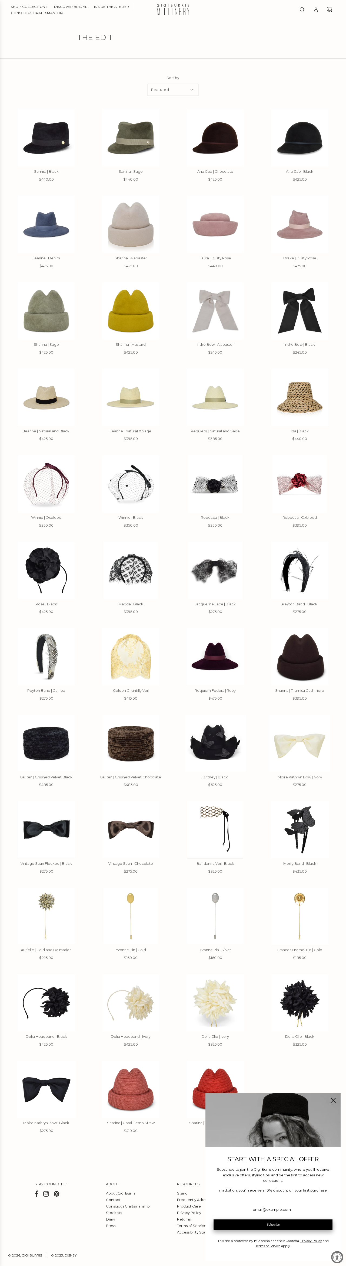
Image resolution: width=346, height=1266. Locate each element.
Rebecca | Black (215, 517)
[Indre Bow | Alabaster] (215, 311)
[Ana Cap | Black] (300, 138)
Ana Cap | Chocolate (215, 171)
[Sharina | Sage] (46, 311)
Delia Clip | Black (299, 1036)
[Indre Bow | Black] (300, 311)
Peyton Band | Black (299, 604)
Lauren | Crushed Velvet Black (46, 777)
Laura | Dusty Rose (215, 258)
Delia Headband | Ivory (131, 1036)
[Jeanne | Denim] (46, 224)
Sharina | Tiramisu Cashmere (299, 690)
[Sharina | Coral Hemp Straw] (131, 1089)
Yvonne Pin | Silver (215, 950)
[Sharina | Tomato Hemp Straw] (215, 1089)
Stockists (114, 1212)
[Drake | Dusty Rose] (300, 224)
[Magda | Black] (131, 570)
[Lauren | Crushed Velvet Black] (46, 743)
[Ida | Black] (300, 397)
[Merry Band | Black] (300, 830)
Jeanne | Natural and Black (46, 431)
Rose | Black (46, 604)
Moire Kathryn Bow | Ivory (300, 777)
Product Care (189, 1206)
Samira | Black (46, 171)
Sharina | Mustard (131, 344)
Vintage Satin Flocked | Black (46, 863)
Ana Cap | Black (299, 171)
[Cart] (330, 10)
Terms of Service (191, 1225)
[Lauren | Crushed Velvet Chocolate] (131, 743)
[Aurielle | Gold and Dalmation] (46, 916)
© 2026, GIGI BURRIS (25, 1255)
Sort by (173, 78)
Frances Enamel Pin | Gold (299, 950)
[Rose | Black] (46, 570)
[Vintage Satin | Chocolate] (131, 830)
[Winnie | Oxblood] (46, 484)
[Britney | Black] (215, 743)
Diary (110, 1219)
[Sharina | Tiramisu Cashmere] (300, 657)
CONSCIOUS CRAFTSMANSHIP (37, 13)
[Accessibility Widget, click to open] (337, 1257)
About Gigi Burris (120, 1193)
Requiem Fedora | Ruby (215, 690)
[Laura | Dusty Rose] (215, 224)
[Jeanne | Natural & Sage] (131, 397)
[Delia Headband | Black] (46, 1003)
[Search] (302, 10)
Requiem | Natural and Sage (215, 431)
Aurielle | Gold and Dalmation (46, 950)
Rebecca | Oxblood (299, 517)
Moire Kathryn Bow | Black (46, 1123)
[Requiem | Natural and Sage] (215, 397)
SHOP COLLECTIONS (29, 7)
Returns (184, 1219)
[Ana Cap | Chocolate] (215, 138)
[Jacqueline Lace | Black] (215, 570)
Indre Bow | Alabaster (215, 344)
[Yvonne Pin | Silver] (215, 916)
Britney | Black (215, 777)
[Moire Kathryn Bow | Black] (46, 1089)
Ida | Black (300, 431)
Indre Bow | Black (299, 344)
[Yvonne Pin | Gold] (131, 916)
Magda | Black (130, 604)
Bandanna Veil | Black (215, 863)
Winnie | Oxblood (46, 517)
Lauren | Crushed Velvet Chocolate (130, 777)
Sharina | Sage (46, 344)
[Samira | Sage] (131, 138)
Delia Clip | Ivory (215, 1036)
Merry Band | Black (299, 863)
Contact (113, 1200)
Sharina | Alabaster (131, 258)
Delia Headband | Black (46, 1036)
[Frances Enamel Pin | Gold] (300, 916)
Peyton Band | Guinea (46, 690)
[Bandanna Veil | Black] (215, 830)
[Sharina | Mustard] (131, 311)
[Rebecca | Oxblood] (300, 484)
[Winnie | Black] (131, 484)
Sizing (182, 1193)
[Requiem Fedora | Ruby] (215, 657)
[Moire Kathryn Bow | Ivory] (300, 743)
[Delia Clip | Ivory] (215, 1003)
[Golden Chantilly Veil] (131, 657)
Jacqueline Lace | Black (215, 604)
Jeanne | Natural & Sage (130, 431)
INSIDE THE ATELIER (111, 7)
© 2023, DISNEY (63, 1255)
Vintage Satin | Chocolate (130, 863)
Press (110, 1225)
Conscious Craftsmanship (128, 1206)
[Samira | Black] (46, 138)
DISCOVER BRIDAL (70, 7)
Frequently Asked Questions (202, 1200)
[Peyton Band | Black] (300, 570)
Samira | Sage (131, 171)
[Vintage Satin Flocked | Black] (46, 830)
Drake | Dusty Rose (299, 258)
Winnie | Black (130, 517)
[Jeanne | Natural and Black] (46, 397)
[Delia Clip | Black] (300, 1003)
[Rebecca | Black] (215, 484)
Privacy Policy (189, 1212)
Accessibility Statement (197, 1232)
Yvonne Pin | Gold (131, 950)
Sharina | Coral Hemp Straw (131, 1123)
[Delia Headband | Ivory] (131, 1003)
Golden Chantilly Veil (131, 690)
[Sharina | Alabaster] (131, 224)
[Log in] (316, 10)
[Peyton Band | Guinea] (46, 657)
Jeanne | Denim (46, 258)
